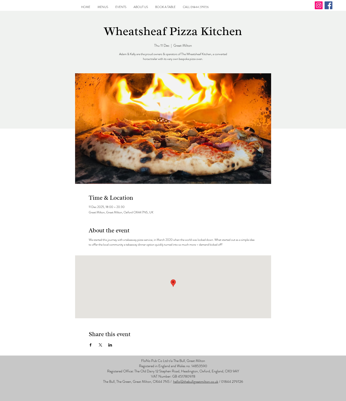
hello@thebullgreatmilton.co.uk (195, 381)
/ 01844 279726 (230, 381)
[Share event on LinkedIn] (110, 345)
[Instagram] (319, 5)
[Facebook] (328, 5)
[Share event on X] (100, 345)
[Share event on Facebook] (91, 345)
